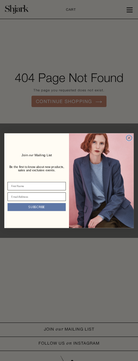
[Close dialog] (129, 138)
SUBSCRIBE (36, 207)
